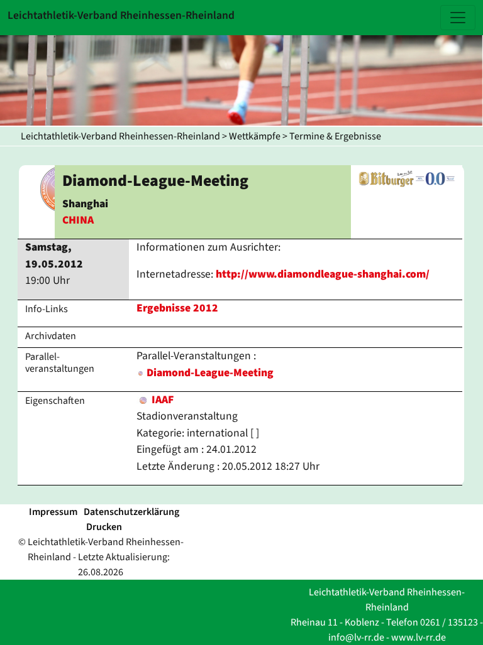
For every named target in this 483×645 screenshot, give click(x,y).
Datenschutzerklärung (131, 512)
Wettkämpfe (254, 136)
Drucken (104, 527)
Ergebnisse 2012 (177, 308)
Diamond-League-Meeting (210, 373)
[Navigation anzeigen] (457, 17)
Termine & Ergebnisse (335, 136)
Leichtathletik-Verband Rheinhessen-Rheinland (120, 136)
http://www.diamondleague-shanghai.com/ (323, 274)
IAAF (161, 400)
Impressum (53, 512)
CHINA (78, 220)
